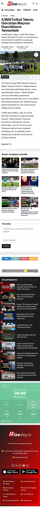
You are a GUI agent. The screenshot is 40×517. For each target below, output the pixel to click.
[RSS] (27, 465)
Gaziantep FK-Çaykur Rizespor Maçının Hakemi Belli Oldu (9, 210)
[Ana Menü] (2, 4)
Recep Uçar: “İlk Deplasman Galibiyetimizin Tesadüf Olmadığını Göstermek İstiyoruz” (29, 212)
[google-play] (29, 472)
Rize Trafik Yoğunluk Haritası (29, 489)
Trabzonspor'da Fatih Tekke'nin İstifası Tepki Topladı (10, 171)
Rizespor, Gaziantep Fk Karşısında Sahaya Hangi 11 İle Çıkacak (29, 171)
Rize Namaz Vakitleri (8, 489)
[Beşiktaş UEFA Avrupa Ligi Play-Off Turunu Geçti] (10, 181)
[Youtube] (23, 465)
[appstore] (10, 472)
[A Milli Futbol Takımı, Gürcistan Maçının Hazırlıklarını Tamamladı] (20, 63)
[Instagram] (20, 465)
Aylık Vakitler (7, 421)
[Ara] (33, 3)
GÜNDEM (27, 10)
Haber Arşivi (27, 500)
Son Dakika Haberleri (12, 500)
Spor (12, 16)
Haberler (4, 16)
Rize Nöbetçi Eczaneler (8, 482)
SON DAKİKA (9, 10)
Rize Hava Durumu (30, 481)
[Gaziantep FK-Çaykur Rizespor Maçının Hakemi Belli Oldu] (10, 202)
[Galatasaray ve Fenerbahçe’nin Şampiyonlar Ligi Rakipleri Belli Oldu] (29, 181)
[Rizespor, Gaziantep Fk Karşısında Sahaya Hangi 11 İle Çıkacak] (29, 163)
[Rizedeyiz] (17, 3)
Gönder (6, 246)
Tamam (26, 514)
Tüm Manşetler (28, 494)
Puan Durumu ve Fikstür (9, 495)
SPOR (35, 10)
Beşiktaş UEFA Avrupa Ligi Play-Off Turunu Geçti (9, 189)
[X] (16, 465)
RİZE (19, 10)
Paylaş (6, 77)
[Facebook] (12, 465)
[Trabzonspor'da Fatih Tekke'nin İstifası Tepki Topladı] (10, 163)
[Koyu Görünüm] (37, 3)
